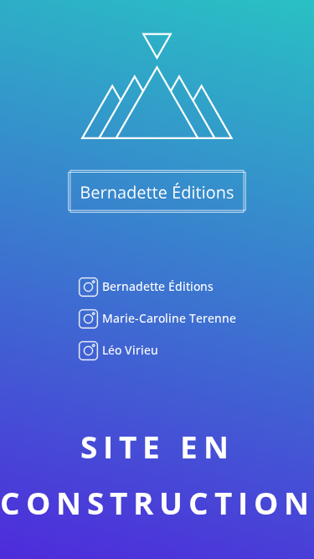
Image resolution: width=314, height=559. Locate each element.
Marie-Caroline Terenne (167, 318)
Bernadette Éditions (156, 286)
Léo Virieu (128, 350)
